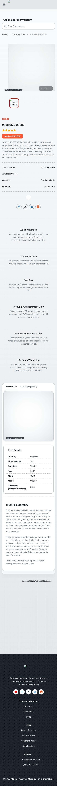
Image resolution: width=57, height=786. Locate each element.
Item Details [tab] (11, 386)
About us (28, 706)
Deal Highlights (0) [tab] (28, 386)
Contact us (28, 711)
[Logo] (12, 4)
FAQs (28, 717)
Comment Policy (28, 741)
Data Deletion (28, 746)
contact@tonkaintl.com (30, 759)
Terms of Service (28, 730)
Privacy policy (28, 735)
